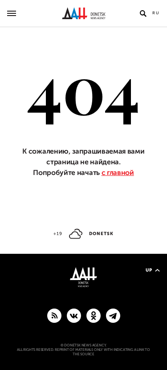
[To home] (83, 13)
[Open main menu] (11, 13)
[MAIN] (113, 315)
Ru (156, 13)
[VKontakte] (74, 315)
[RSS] (54, 315)
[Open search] (143, 13)
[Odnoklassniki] (93, 315)
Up (149, 270)
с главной (118, 173)
